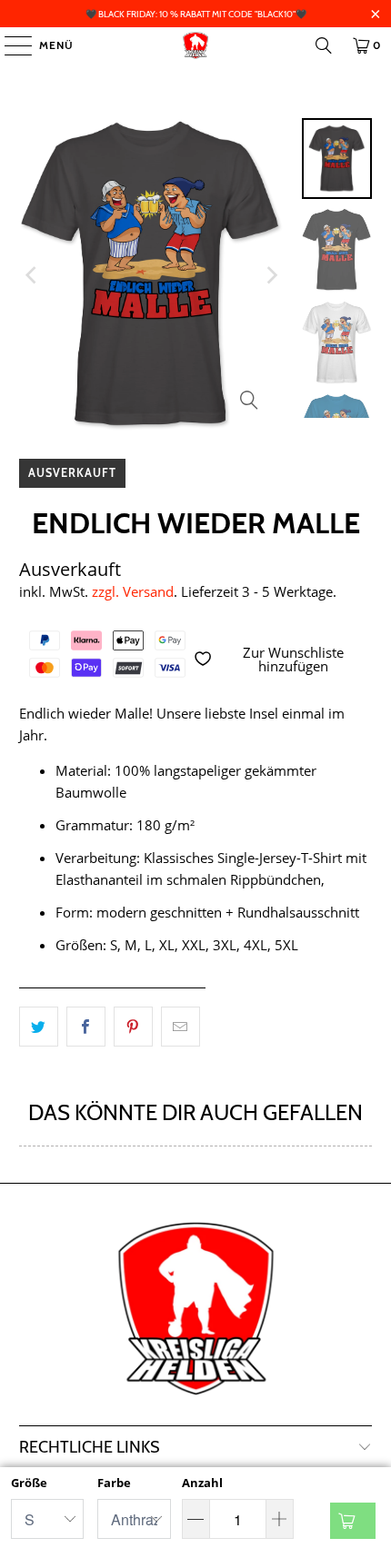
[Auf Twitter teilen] (38, 1027)
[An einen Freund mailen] (180, 1027)
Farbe (114, 1482)
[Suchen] (323, 45)
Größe (29, 1482)
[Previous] (32, 275)
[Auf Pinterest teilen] (133, 1027)
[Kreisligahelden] (196, 45)
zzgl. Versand (133, 591)
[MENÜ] (9, 45)
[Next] (270, 275)
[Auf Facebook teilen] (85, 1027)
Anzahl (202, 1482)
